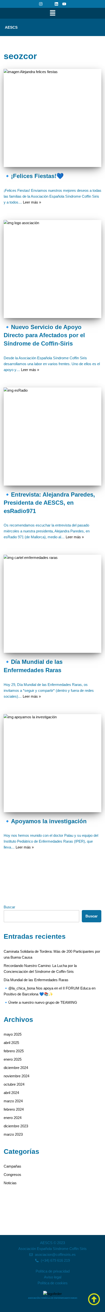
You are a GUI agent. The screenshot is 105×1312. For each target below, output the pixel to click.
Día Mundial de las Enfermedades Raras (36, 980)
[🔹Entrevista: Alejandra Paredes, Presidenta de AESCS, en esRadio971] (52, 436)
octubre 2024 (14, 1084)
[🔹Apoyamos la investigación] (52, 763)
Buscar (9, 907)
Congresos (12, 1174)
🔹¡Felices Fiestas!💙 (34, 176)
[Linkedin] (56, 4)
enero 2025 (12, 1059)
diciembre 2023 (16, 1126)
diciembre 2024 (16, 1068)
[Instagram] (41, 4)
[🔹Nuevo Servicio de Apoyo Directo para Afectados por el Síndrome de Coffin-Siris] (52, 269)
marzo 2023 (13, 1134)
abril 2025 (11, 1043)
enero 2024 (12, 1118)
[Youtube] (64, 4)
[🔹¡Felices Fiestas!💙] (52, 118)
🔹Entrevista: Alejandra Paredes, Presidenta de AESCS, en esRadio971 (49, 502)
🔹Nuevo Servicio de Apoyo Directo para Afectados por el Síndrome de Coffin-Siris (44, 335)
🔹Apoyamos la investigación (45, 821)
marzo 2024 (13, 1101)
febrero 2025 (14, 1051)
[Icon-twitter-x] (48, 4)
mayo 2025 (12, 1034)
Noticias (10, 1183)
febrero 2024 (14, 1109)
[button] (52, 13)
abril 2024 (11, 1093)
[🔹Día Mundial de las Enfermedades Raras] (52, 604)
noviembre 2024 (16, 1076)
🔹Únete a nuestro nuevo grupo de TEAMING (40, 1002)
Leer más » (32, 202)
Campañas (12, 1166)
